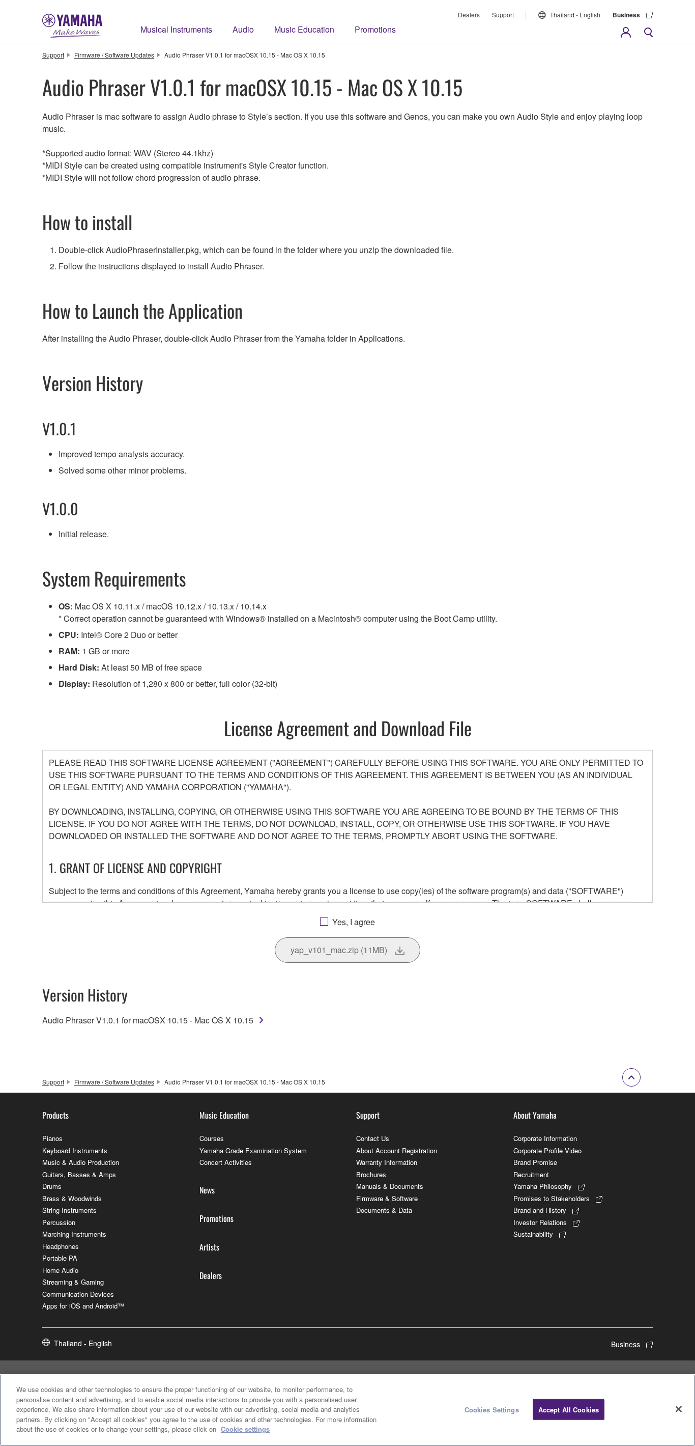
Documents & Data (384, 1210)
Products (55, 1115)
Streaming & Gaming (73, 1282)
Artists (209, 1247)
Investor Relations (540, 1222)
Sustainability (533, 1234)
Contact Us (372, 1138)
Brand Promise (535, 1162)
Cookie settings (245, 1429)
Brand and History (539, 1210)
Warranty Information (386, 1162)
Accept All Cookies (568, 1409)
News (207, 1190)
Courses (211, 1138)
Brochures (371, 1174)
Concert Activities (225, 1162)
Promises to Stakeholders (551, 1198)
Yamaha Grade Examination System (253, 1150)
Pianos (52, 1138)
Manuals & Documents (389, 1186)
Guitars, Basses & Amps (79, 1174)
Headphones (60, 1246)
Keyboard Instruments (74, 1150)
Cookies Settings (492, 1409)
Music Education (304, 29)
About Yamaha (535, 1115)
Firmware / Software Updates (114, 54)
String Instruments (69, 1210)
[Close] (679, 1409)
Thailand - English (575, 14)
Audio (243, 29)
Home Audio (60, 1270)
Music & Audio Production (80, 1162)
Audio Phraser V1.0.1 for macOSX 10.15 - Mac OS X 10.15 (147, 1020)
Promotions (375, 29)
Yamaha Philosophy (542, 1186)
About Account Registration (396, 1150)
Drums (52, 1186)
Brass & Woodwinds (72, 1198)
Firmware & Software (387, 1198)
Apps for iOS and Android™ (83, 1306)
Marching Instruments (74, 1234)
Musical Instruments (176, 29)
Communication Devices (78, 1294)
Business (626, 14)
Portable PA (59, 1258)
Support (503, 14)
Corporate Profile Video (547, 1150)
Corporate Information (545, 1138)
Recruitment (531, 1174)
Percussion (58, 1222)
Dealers (469, 14)
